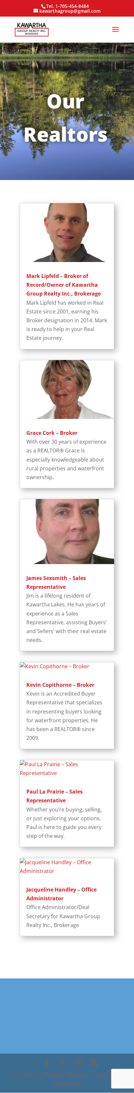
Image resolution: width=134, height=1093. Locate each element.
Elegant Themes (65, 1074)
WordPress (67, 1083)
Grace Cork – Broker (51, 432)
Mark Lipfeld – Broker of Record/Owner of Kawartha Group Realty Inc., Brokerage (63, 284)
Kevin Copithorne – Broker (60, 684)
